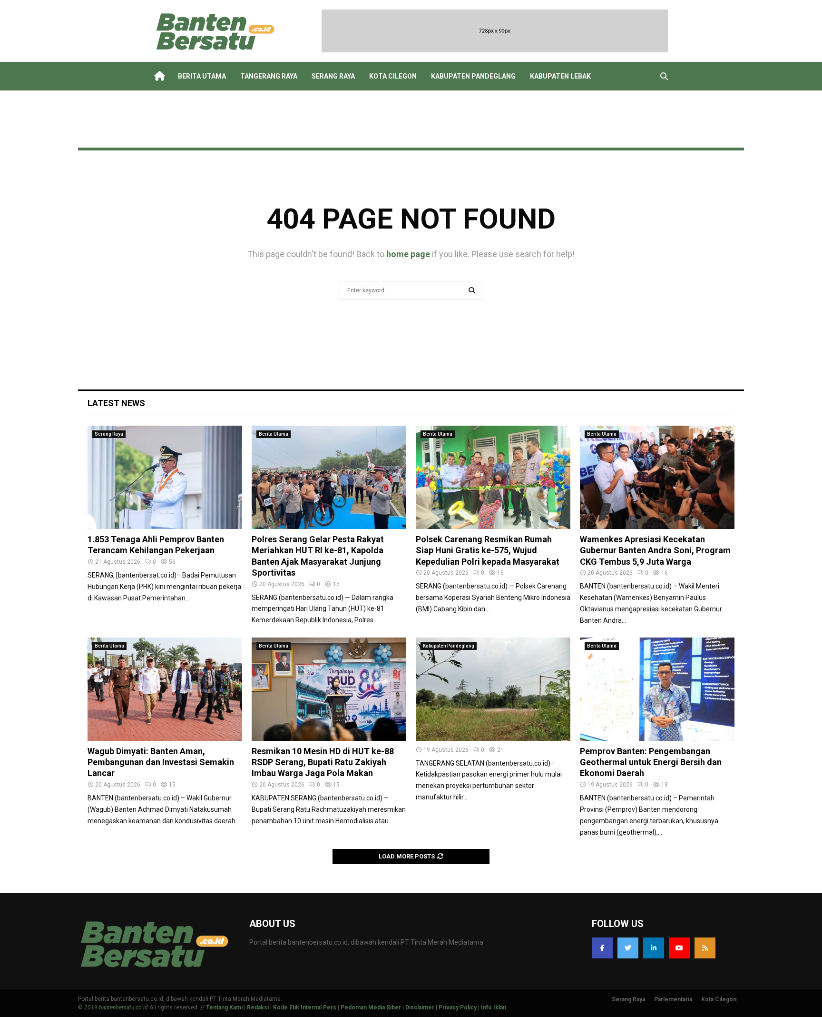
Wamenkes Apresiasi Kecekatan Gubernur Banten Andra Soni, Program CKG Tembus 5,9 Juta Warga (655, 550)
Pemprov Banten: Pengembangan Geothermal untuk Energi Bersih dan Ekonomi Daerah (651, 762)
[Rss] (705, 947)
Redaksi (258, 1007)
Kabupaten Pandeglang (473, 76)
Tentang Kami (224, 1007)
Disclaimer (419, 1007)
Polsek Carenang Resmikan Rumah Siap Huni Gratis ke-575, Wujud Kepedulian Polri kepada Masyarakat (487, 550)
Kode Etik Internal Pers (304, 1007)
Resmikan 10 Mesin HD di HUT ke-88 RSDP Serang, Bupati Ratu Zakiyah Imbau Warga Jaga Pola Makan (323, 762)
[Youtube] (679, 947)
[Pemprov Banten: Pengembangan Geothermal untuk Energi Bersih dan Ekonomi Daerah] (657, 689)
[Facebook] (602, 947)
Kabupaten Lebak (560, 76)
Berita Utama (202, 76)
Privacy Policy (458, 1007)
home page (408, 254)
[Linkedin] (653, 947)
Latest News (116, 403)
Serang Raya (333, 76)
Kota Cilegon (393, 76)
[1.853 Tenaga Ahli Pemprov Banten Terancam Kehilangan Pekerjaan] (165, 477)
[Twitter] (627, 947)
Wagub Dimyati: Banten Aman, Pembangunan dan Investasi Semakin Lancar (161, 762)
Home (159, 76)
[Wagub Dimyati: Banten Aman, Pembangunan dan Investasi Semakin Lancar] (165, 689)
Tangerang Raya (268, 76)
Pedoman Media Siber (371, 1007)
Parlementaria (673, 999)
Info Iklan (493, 1007)
